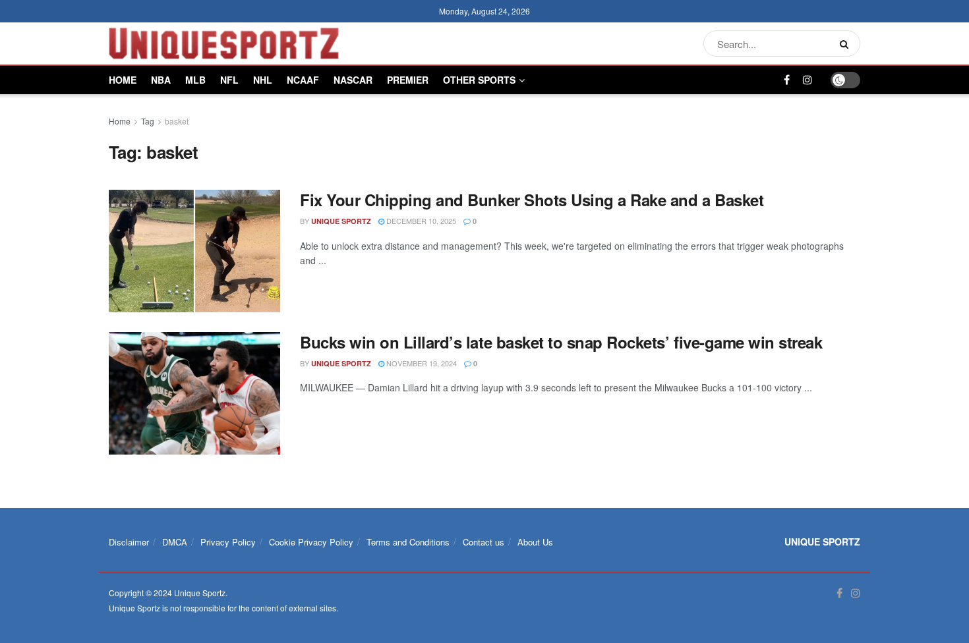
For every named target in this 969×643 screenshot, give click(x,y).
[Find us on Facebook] (787, 80)
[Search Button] (846, 43)
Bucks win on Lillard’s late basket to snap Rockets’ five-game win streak (561, 342)
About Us (535, 542)
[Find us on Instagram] (807, 80)
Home (122, 79)
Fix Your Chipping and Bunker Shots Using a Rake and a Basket (531, 199)
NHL (262, 79)
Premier (407, 79)
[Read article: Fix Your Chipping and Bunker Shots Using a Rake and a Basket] (194, 251)
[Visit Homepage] (224, 43)
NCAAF (303, 79)
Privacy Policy (228, 542)
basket (177, 120)
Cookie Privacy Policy (311, 542)
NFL (229, 79)
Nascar (353, 79)
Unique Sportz (341, 221)
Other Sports (479, 79)
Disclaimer (129, 542)
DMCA (174, 542)
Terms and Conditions (408, 542)
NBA (161, 79)
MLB (195, 79)
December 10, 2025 (420, 220)
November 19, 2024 (420, 363)
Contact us (483, 542)
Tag (147, 120)
